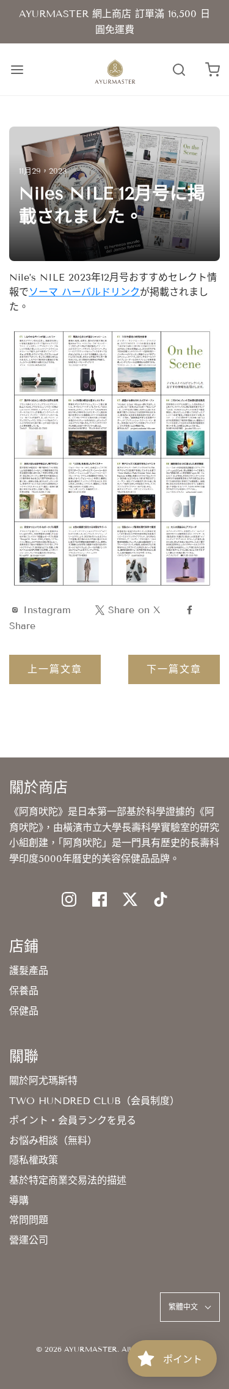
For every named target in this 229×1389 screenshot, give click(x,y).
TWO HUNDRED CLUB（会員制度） (94, 1101)
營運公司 (28, 1240)
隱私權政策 (33, 1160)
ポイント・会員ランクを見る (72, 1120)
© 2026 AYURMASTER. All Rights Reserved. (115, 1349)
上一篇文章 (54, 669)
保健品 (23, 1011)
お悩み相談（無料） (53, 1140)
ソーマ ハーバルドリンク (84, 292)
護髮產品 (28, 970)
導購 (19, 1200)
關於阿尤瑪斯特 (43, 1080)
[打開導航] (17, 69)
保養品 (23, 991)
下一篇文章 (174, 669)
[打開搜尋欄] (178, 69)
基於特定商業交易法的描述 (67, 1180)
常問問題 (28, 1220)
